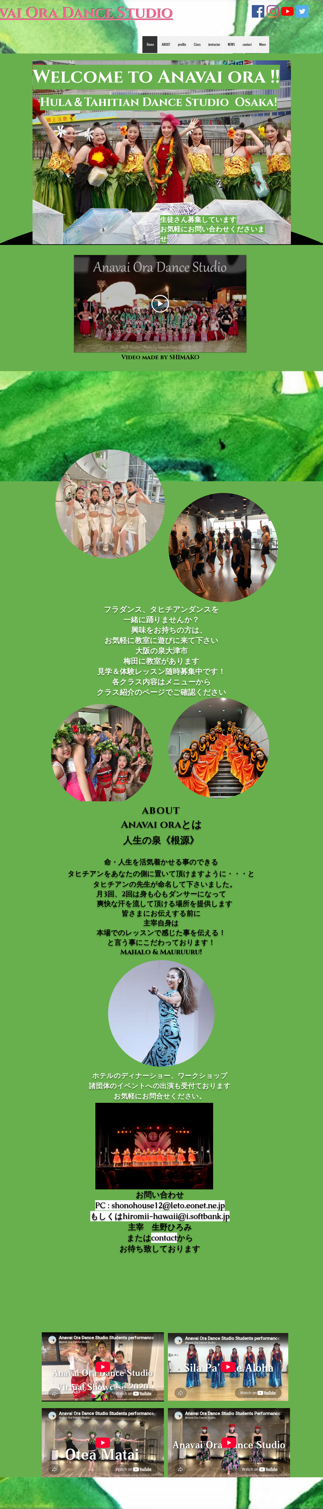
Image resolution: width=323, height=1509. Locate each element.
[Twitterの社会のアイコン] (302, 11)
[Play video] (160, 304)
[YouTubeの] (287, 11)
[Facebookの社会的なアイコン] (258, 11)
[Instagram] (273, 11)
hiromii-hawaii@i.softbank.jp (176, 1216)
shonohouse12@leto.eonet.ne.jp (168, 1205)
